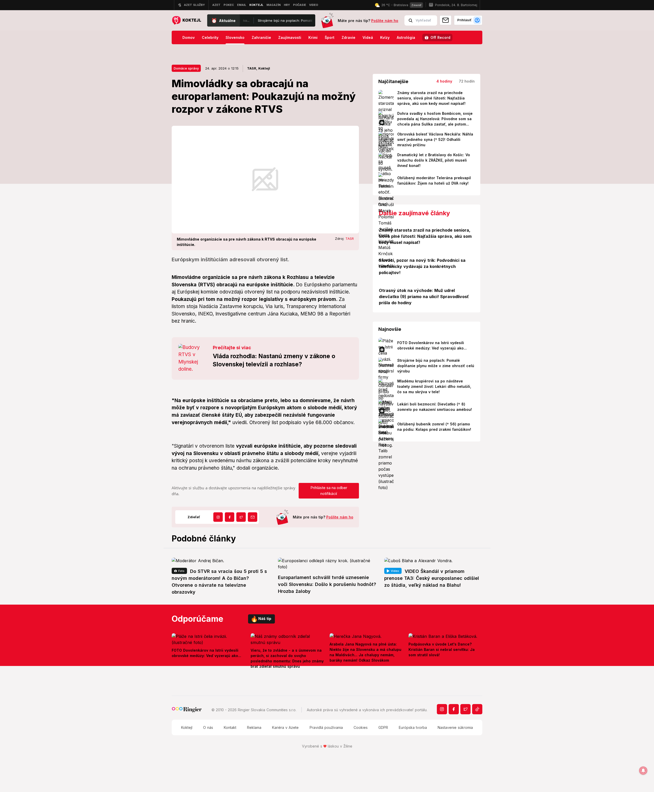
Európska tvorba (413, 727)
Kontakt (230, 727)
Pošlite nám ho (384, 20)
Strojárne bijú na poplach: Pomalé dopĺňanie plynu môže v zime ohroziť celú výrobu (295, 20)
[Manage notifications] (643, 770)
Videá (368, 37)
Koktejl (186, 727)
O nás (208, 727)
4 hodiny (444, 81)
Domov (188, 37)
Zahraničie (261, 37)
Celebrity (210, 37)
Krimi (313, 37)
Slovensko (235, 37)
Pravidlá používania (326, 727)
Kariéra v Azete (285, 727)
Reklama (254, 727)
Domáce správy (186, 68)
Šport (329, 37)
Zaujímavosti (289, 37)
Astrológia (406, 37)
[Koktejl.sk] (186, 20)
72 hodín (467, 81)
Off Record (440, 37)
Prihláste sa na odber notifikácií (328, 490)
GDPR (383, 727)
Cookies (361, 727)
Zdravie (348, 37)
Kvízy (385, 37)
